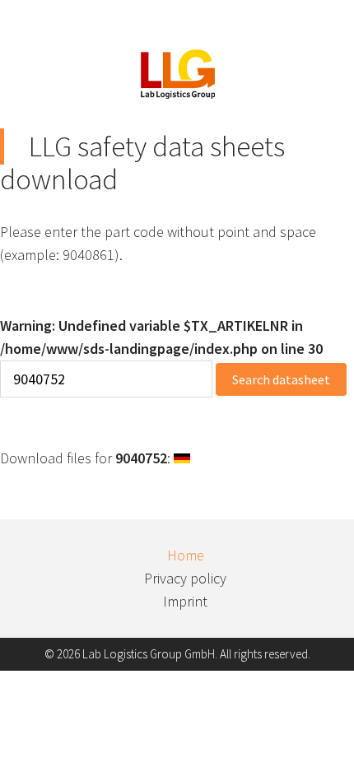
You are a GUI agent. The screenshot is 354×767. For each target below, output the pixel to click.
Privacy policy (185, 578)
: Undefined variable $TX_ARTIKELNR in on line (161, 337)
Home (185, 555)
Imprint (185, 601)
